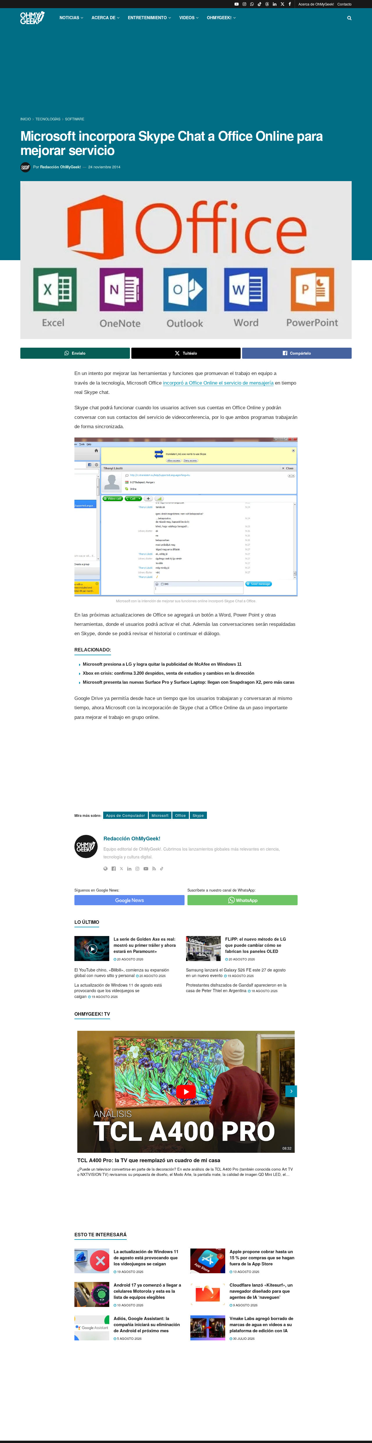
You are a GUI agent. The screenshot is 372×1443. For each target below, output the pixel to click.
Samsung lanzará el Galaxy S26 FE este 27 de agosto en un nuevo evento (236, 972)
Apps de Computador (125, 815)
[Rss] (154, 868)
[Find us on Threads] (267, 4)
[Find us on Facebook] (290, 4)
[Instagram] (137, 868)
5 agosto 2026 (129, 1338)
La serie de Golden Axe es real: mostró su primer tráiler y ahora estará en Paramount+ (145, 945)
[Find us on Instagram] (244, 4)
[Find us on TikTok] (259, 4)
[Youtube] (146, 868)
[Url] (105, 868)
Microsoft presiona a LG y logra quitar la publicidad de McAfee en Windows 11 (162, 664)
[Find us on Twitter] (282, 4)
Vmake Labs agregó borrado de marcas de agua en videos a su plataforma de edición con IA (261, 1324)
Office (180, 815)
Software (74, 118)
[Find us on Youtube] (237, 4)
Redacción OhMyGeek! (60, 166)
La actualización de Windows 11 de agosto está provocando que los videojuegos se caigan (118, 990)
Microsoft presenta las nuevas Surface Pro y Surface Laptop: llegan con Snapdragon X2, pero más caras (188, 682)
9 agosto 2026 (244, 1305)
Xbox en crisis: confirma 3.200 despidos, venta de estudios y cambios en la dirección (168, 673)
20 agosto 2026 (129, 959)
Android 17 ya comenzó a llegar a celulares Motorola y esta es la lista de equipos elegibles (147, 1291)
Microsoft (160, 815)
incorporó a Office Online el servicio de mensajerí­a (218, 383)
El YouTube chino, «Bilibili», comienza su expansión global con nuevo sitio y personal (121, 972)
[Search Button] (349, 17)
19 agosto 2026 (240, 975)
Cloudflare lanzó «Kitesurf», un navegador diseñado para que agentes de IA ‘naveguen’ (261, 1291)
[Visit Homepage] (32, 17)
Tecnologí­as (47, 118)
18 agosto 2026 (264, 990)
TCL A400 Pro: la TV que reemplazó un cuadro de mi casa (148, 1160)
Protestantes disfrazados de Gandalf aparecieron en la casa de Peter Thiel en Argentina (236, 988)
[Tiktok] (161, 868)
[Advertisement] (186, 72)
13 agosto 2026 (245, 1271)
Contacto (344, 3)
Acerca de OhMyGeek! (316, 3)
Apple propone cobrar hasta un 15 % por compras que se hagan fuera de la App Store (262, 1257)
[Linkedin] (129, 868)
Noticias (69, 17)
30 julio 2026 (243, 1338)
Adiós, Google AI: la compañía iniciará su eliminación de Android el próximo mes (147, 1324)
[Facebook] (114, 868)
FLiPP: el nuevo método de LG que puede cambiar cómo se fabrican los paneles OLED (255, 945)
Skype (198, 815)
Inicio (26, 118)
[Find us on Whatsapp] (252, 4)
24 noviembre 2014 (104, 166)
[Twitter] (121, 868)
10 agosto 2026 (129, 1305)
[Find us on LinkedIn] (274, 4)
